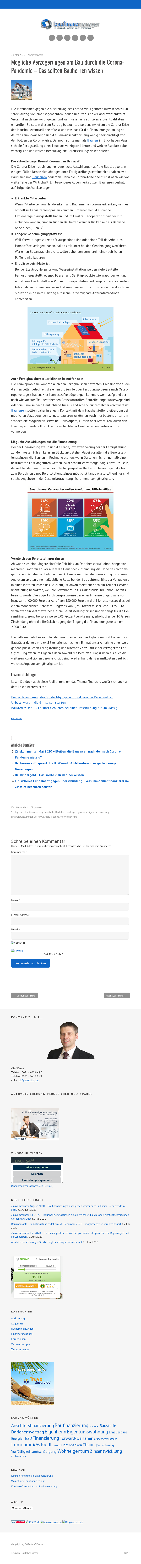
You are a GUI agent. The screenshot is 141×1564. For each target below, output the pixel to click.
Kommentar (19, 852)
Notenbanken (71, 1445)
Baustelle (49, 812)
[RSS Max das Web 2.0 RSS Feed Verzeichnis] (51, 1522)
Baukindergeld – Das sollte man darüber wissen (49, 775)
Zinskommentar (20, 1349)
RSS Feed (52, 38)
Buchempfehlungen (22, 1328)
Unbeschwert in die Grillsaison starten (38, 702)
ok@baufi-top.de (29, 1080)
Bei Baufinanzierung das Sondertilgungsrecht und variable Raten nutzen (62, 697)
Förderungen (18, 1339)
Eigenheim (81, 812)
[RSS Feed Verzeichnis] (33, 1522)
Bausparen (94, 1426)
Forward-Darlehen (76, 1438)
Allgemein (36, 807)
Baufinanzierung (34, 812)
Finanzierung (18, 816)
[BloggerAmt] (72, 1522)
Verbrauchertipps (20, 1344)
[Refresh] (17, 950)
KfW (40, 816)
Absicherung (18, 1318)
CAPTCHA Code (52, 954)
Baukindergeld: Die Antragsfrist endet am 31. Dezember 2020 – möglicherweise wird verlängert (66, 1224)
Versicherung (105, 1445)
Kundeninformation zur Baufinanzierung (34, 1486)
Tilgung (55, 816)
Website (15, 929)
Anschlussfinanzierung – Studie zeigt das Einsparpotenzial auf (46, 1242)
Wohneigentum (68, 816)
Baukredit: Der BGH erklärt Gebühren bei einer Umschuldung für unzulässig (64, 708)
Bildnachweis (16, 718)
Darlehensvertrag (65, 812)
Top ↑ (127, 1552)
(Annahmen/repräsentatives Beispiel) (32, 1186)
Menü (70, 4)
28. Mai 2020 (18, 55)
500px (75, 38)
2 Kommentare (35, 55)
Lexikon (16, 1553)
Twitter (90, 38)
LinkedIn (67, 38)
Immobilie (31, 816)
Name (15, 900)
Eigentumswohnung (99, 812)
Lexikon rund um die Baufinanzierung (32, 1475)
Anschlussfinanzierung (32, 1425)
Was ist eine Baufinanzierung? (28, 1481)
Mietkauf (57, 1445)
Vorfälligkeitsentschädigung (34, 1451)
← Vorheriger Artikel (24, 995)
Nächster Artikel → (117, 995)
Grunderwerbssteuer (105, 1438)
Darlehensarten (30, 1553)
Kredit (46, 816)
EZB (28, 1438)
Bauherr (92, 140)
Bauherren (39, 177)
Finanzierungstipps (21, 1333)
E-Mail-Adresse (20, 915)
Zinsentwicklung (106, 1451)
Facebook (83, 38)
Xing (59, 38)
